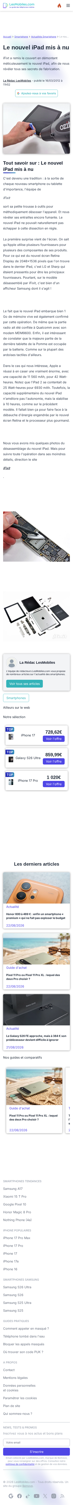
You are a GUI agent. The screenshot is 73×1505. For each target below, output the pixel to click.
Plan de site (11, 1406)
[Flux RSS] (62, 1496)
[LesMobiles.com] (18, 5)
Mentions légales (15, 1378)
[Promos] (59, 5)
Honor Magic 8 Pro (17, 1212)
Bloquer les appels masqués (23, 1344)
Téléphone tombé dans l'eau (24, 1336)
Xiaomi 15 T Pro (14, 1196)
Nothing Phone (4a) (17, 1220)
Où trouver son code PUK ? (23, 1352)
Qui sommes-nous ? (17, 1414)
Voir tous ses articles (24, 684)
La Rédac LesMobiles (17, 80)
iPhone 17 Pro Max (16, 1238)
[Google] (10, 1496)
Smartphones (16, 698)
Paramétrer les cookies (20, 1398)
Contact (9, 1370)
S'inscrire (36, 1452)
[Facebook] (19, 1496)
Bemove (27, 1485)
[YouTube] (36, 1496)
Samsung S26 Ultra (17, 1287)
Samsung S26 (13, 1295)
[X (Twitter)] (45, 1496)
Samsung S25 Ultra (17, 1303)
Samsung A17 (13, 1189)
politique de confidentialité (20, 1464)
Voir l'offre (54, 739)
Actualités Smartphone (43, 36)
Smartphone (21, 36)
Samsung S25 (13, 1310)
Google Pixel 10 (14, 1204)
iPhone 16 (10, 1269)
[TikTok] (28, 1496)
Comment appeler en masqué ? (26, 1328)
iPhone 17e (11, 1261)
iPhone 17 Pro (13, 1246)
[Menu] (68, 5)
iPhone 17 (10, 1253)
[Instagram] (53, 1496)
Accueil (7, 36)
